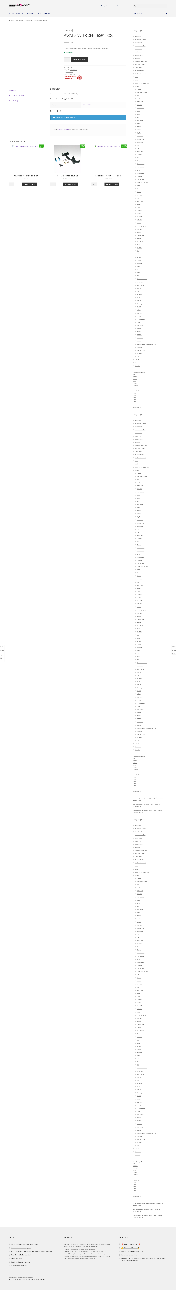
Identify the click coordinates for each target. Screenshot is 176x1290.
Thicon (139, 316)
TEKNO (139, 207)
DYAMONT (140, 136)
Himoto (139, 189)
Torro (138, 322)
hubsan (139, 254)
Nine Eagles (140, 304)
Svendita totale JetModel (129, 1255)
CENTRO (139, 335)
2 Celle (134, 393)
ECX (138, 291)
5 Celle (134, 399)
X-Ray (138, 170)
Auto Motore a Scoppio (141, 61)
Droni (136, 77)
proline (139, 130)
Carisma (139, 176)
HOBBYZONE (140, 139)
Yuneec (139, 328)
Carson (139, 288)
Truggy (153, 798)
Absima (139, 114)
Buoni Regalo (138, 43)
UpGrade (137, 58)
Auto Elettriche (139, 55)
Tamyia (139, 161)
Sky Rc (139, 133)
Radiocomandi (145, 804)
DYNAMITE (140, 338)
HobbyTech (140, 263)
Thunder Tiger (141, 319)
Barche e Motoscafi (140, 74)
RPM (138, 276)
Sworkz (139, 204)
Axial (138, 123)
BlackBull (139, 126)
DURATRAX (140, 282)
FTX (138, 269)
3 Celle (134, 395)
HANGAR (139, 294)
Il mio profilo (104, 6)
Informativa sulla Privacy (19, 1265)
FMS (138, 251)
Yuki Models (140, 325)
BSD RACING (24, 20)
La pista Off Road (16, 1258)
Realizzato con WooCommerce (35, 1279)
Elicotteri (137, 366)
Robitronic (140, 201)
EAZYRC (139, 213)
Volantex (139, 229)
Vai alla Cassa (121, 6)
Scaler (139, 800)
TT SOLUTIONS (141, 226)
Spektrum (140, 154)
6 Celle (134, 401)
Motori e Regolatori (155, 804)
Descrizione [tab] (12, 90)
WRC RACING (140, 167)
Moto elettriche (139, 70)
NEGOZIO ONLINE (14, 14)
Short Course (159, 798)
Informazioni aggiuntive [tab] (16, 95)
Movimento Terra (140, 64)
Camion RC (138, 52)
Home (12, 20)
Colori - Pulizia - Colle (150, 810)
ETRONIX (139, 347)
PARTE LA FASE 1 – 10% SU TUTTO (132, 1251)
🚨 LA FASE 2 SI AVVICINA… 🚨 (131, 1244)
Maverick (139, 217)
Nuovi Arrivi (138, 36)
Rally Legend (140, 151)
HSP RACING (140, 241)
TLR (138, 356)
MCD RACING (140, 108)
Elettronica (138, 363)
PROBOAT (139, 248)
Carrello (113, 6)
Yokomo (139, 89)
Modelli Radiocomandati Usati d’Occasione (24, 1244)
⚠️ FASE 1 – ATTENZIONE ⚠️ (130, 1248)
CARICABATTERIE (137, 407)
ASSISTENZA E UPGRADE (33, 14)
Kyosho (139, 245)
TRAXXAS (139, 210)
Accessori (137, 359)
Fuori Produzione (142, 92)
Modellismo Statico (140, 39)
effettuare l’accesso (63, 129)
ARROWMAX (140, 120)
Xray (138, 272)
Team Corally (140, 164)
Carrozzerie (139, 812)
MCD (138, 198)
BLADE (139, 332)
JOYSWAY (139, 353)
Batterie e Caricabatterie (142, 83)
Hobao (139, 192)
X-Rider (139, 257)
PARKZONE (140, 102)
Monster (135, 800)
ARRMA (139, 232)
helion (139, 185)
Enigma (139, 266)
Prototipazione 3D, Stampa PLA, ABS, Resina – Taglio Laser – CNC (31, 1251)
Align (138, 117)
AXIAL (138, 95)
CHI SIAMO (47, 14)
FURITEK (139, 105)
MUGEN (139, 300)
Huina (138, 297)
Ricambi (18, 20)
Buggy (149, 798)
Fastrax (139, 260)
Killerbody (140, 142)
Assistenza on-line (140, 46)
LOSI (138, 98)
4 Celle (134, 397)
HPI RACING (140, 195)
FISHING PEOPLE (141, 350)
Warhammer (138, 49)
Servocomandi (137, 806)
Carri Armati (138, 67)
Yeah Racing (140, 173)
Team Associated (142, 279)
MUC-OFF (139, 220)
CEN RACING (140, 235)
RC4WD (139, 307)
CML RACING (140, 179)
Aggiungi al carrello (79, 59)
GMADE (139, 238)
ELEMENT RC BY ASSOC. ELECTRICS (146, 344)
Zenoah (139, 111)
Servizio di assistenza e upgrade (21, 1248)
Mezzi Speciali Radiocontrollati (21, 1255)
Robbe (139, 310)
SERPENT (139, 313)
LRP (138, 148)
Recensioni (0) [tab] (13, 101)
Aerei (136, 80)
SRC (138, 158)
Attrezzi (141, 810)
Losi (138, 145)
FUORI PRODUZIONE (142, 182)
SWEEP (139, 223)
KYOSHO (135, 377)
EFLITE (139, 341)
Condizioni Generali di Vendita (20, 1262)
